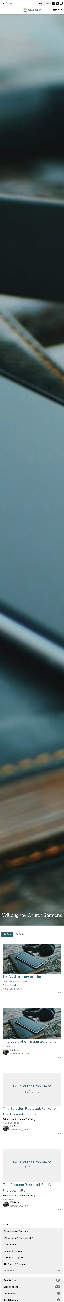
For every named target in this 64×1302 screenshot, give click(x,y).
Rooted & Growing (13, 1251)
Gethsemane (10, 1244)
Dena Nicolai (31, 1293)
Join (48, 3)
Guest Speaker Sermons (16, 1231)
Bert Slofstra (31, 1280)
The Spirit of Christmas (15, 1264)
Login (41, 3)
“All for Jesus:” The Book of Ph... (19, 1238)
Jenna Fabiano (31, 1287)
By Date (7, 934)
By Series (20, 934)
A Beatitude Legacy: (13, 1257)
